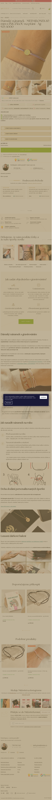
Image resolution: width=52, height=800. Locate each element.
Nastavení (8, 402)
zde (11, 399)
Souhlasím (43, 397)
